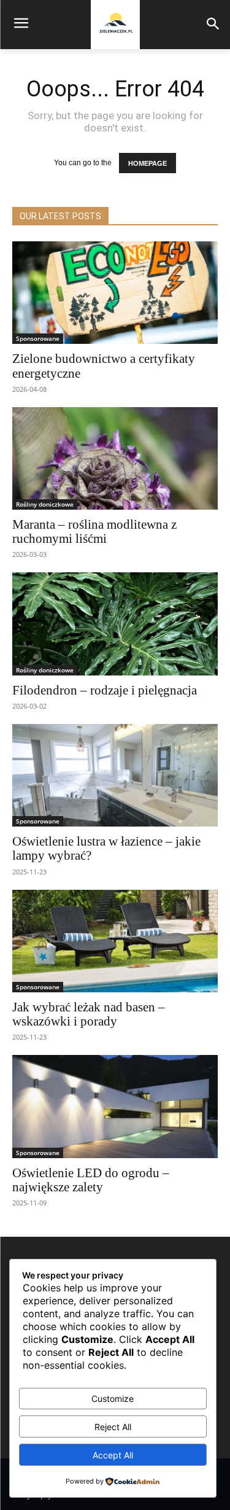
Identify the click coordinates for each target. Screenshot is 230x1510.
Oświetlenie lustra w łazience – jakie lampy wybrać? (106, 848)
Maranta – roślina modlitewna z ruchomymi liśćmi (94, 531)
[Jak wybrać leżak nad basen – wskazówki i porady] (115, 941)
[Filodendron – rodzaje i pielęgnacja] (115, 623)
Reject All (112, 1427)
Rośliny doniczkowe (45, 504)
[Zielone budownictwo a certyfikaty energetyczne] (115, 292)
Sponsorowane (37, 338)
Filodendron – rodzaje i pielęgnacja (104, 690)
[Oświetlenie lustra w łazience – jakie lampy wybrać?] (115, 775)
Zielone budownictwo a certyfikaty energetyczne (103, 365)
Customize (112, 1398)
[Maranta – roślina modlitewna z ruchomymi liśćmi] (115, 458)
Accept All (113, 1455)
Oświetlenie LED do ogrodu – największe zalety (90, 1180)
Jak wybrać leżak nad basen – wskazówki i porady (88, 1014)
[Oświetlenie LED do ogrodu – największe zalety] (115, 1106)
